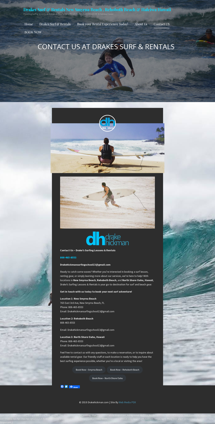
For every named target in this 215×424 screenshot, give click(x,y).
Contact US (161, 24)
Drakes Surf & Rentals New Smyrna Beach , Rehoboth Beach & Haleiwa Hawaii (97, 9)
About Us (141, 24)
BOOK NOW (33, 32)
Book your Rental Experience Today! (102, 24)
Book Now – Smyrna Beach (89, 369)
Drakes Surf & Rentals (55, 24)
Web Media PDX (127, 402)
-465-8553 (70, 257)
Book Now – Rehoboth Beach (124, 369)
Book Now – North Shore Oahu (107, 378)
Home (28, 24)
